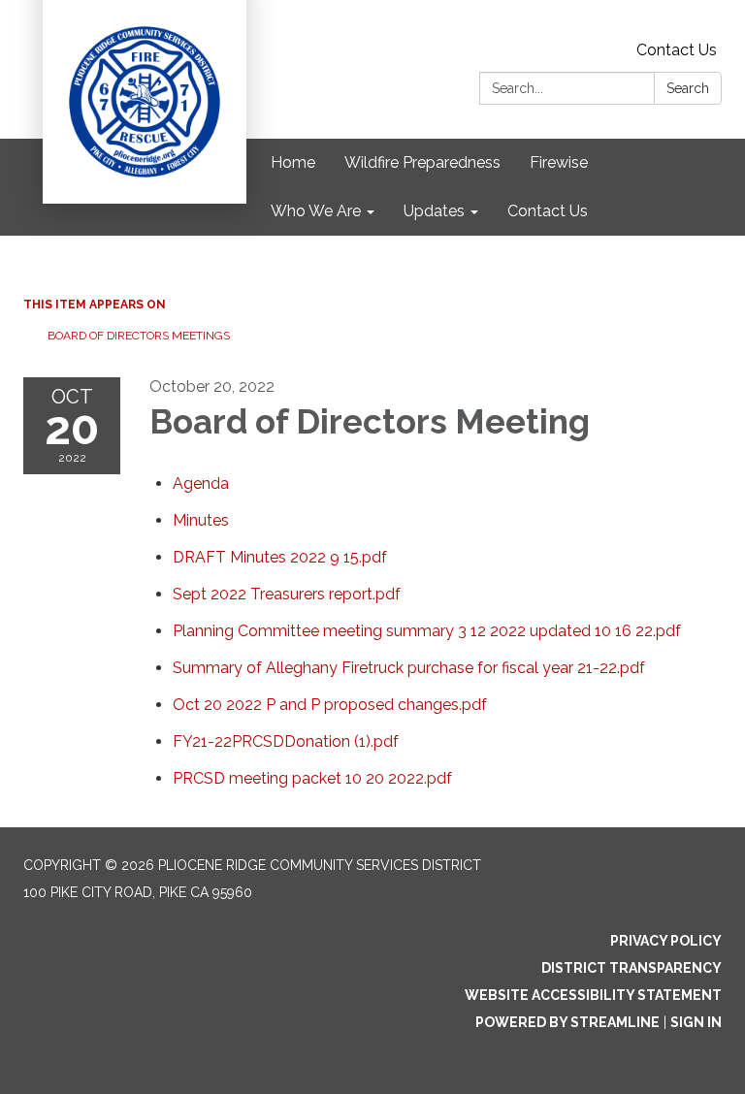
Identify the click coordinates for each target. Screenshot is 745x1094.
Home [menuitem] (293, 162)
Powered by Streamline (567, 1022)
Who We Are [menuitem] (316, 211)
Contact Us (676, 50)
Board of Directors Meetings (139, 335)
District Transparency (631, 968)
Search (687, 88)
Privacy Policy (666, 941)
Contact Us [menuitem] (547, 211)
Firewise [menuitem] (559, 162)
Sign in (696, 1022)
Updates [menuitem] (434, 211)
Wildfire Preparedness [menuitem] (422, 162)
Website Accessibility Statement (593, 995)
